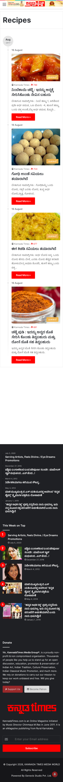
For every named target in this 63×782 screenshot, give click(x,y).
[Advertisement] (31, 406)
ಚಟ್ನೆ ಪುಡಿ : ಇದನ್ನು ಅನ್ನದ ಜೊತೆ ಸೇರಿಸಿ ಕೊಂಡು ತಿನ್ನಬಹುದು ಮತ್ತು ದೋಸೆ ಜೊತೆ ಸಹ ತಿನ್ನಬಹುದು (33, 337)
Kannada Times (21, 85)
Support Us (13, 689)
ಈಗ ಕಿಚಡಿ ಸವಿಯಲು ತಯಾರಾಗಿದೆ (34, 249)
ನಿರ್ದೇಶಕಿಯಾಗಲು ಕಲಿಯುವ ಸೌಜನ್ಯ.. (41, 565)
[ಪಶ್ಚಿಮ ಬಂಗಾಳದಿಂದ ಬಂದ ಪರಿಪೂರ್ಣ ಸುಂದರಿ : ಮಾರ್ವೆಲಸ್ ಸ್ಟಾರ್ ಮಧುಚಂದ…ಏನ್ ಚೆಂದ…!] (12, 553)
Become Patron (38, 689)
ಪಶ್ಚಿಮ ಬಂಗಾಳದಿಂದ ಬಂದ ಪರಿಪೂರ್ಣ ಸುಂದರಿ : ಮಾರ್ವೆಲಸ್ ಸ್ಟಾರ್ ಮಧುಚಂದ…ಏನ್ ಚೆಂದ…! (41, 552)
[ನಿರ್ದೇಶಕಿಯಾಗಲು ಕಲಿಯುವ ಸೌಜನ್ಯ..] (12, 572)
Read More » (23, 117)
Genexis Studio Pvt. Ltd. (38, 775)
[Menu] (4, 4)
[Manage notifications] (55, 774)
